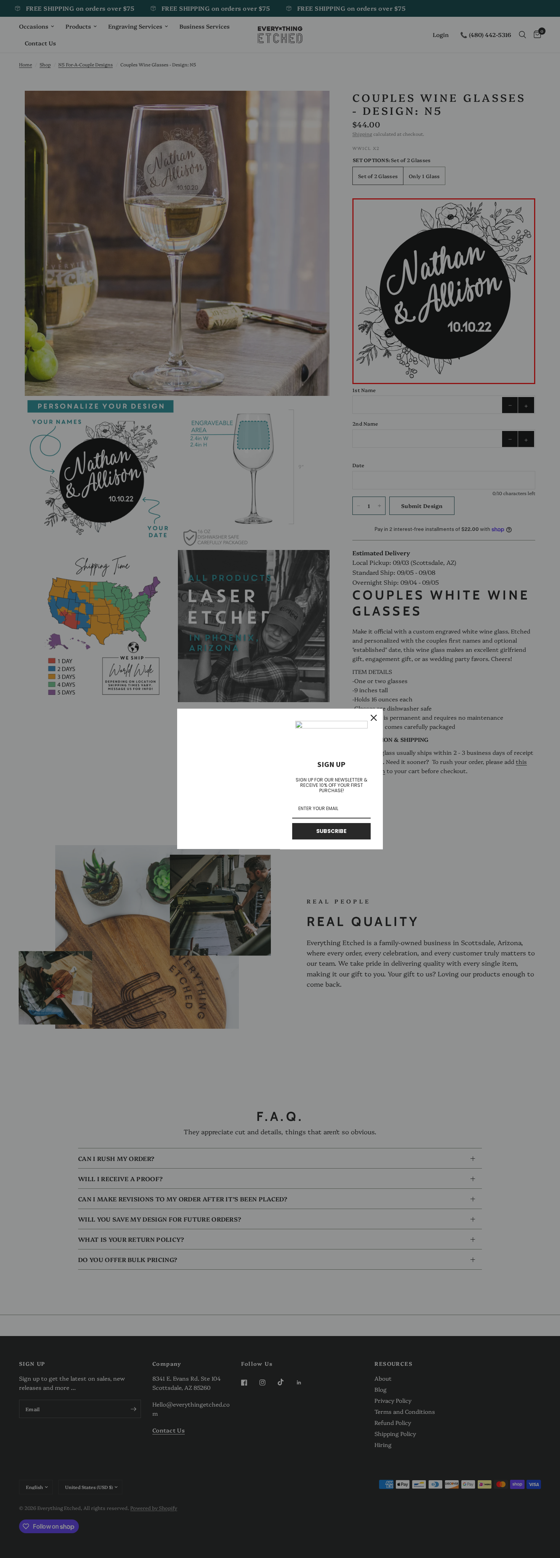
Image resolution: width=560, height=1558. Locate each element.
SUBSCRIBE (331, 831)
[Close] (374, 718)
